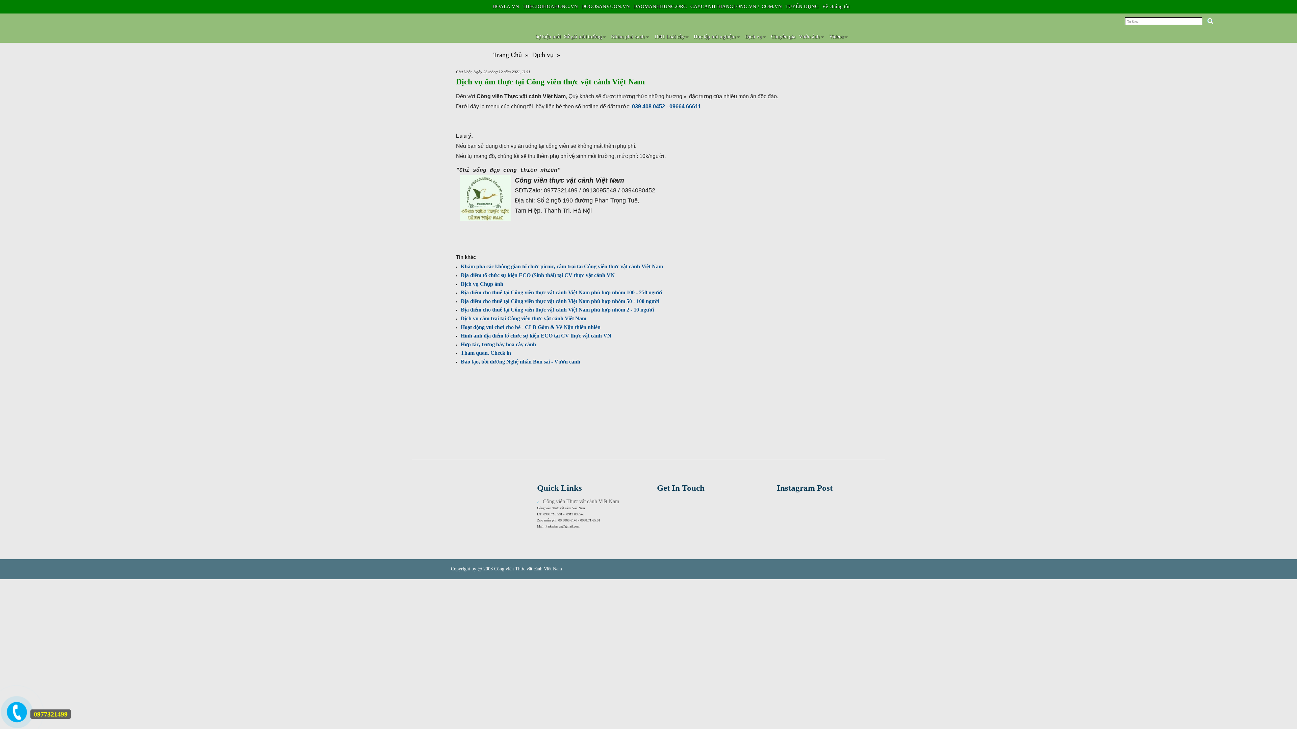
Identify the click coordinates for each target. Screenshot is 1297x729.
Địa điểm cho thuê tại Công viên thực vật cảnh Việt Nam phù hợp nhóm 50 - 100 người (560, 301)
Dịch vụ (543, 54)
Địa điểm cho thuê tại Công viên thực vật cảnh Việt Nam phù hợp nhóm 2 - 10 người (557, 310)
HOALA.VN (505, 6)
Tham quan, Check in (486, 353)
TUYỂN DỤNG (802, 6)
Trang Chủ (507, 54)
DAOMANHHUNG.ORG (660, 6)
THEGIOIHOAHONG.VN (550, 6)
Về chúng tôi (835, 6)
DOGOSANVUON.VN (605, 6)
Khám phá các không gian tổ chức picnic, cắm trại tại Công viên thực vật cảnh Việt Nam (562, 266)
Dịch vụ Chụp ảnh (482, 284)
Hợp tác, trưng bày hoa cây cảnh (498, 344)
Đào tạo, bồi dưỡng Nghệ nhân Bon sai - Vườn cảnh (520, 361)
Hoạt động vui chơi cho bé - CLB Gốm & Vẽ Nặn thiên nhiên (531, 327)
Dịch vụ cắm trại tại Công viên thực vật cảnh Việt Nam (523, 318)
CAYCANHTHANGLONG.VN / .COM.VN (736, 6)
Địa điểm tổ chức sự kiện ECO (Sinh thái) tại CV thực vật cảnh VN (538, 275)
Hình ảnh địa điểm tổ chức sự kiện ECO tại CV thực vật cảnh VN (536, 336)
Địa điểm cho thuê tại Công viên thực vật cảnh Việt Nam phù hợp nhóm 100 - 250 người (561, 292)
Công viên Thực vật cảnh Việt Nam (581, 501)
